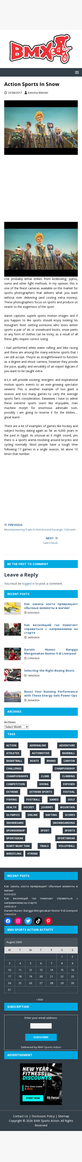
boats (34, 761)
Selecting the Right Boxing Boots (49, 670)
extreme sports (40, 792)
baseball (68, 753)
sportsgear (14, 838)
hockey (29, 807)
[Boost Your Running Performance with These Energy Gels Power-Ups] (12, 700)
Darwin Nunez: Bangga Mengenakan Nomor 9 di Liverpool (51, 651)
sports (70, 830)
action (11, 745)
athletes (12, 753)
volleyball (67, 846)
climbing (68, 776)
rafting (51, 815)
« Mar (39, 999)
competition (15, 784)
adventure (67, 745)
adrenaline (38, 745)
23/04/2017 (15, 92)
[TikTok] (38, 921)
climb (45, 776)
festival (69, 792)
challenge (13, 768)
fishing (11, 799)
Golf (71, 799)
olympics (13, 815)
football (33, 799)
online (33, 815)
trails (44, 846)
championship (65, 768)
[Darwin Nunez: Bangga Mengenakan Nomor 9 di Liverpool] (12, 658)
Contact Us (20, 1116)
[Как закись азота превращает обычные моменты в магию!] (12, 612)
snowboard (15, 823)
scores (70, 815)
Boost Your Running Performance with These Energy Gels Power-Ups (51, 693)
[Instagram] (18, 921)
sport (45, 830)
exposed (69, 784)
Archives (10, 722)
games (54, 799)
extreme (12, 792)
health (11, 807)
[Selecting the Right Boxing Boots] (12, 679)
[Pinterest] (48, 921)
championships (17, 776)
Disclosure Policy (43, 1116)
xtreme (32, 853)
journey (47, 807)
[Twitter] (28, 921)
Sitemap (63, 1116)
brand (51, 761)
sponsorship (15, 830)
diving (44, 784)
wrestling (13, 853)
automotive (40, 753)
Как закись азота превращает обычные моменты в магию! (51, 606)
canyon (69, 761)
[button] (76, 72)
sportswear (66, 838)
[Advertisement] (41, 15)
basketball (14, 761)
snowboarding (64, 823)
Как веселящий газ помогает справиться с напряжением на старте (51, 628)
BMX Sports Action (49, 1047)
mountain (67, 807)
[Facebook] (8, 921)
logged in (28, 583)
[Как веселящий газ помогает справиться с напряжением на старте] (12, 633)
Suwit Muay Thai (18, 846)
